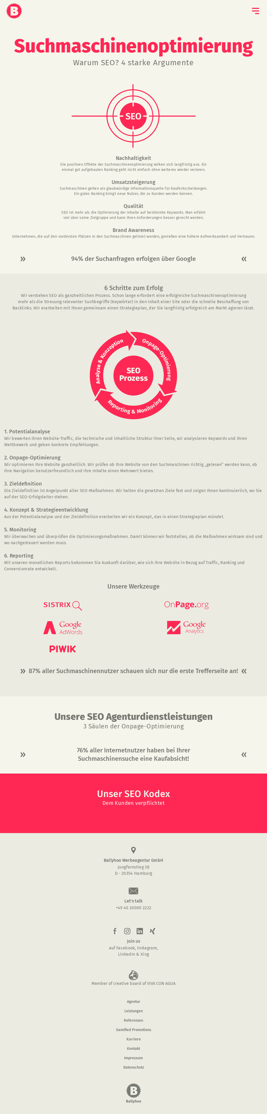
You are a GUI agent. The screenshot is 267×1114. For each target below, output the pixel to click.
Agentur (133, 1002)
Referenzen (133, 1020)
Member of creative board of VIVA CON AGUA (133, 983)
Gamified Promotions (133, 1030)
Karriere (133, 1039)
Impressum (133, 1058)
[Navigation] (255, 11)
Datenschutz (133, 1067)
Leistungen (133, 1011)
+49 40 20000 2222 (133, 908)
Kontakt (133, 1049)
